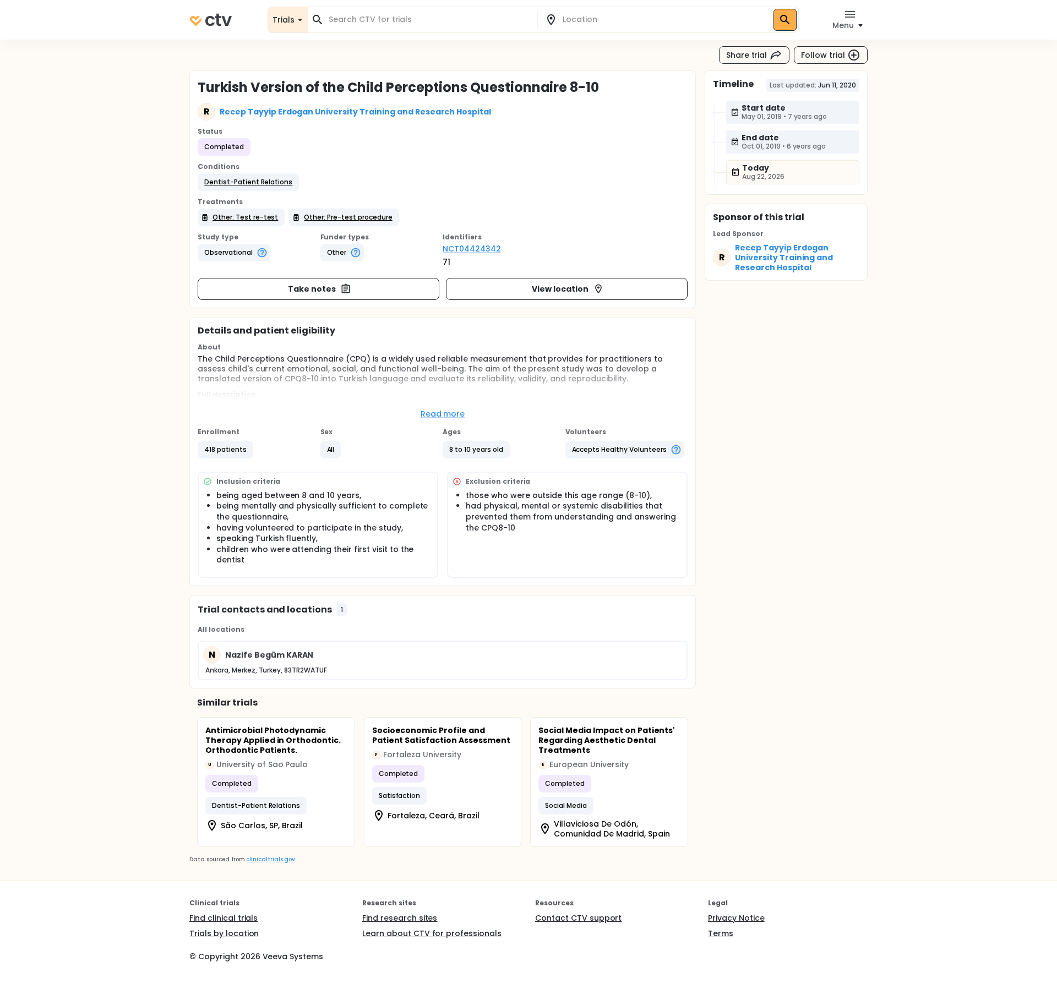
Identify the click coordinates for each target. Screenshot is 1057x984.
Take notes (312, 288)
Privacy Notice (736, 918)
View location (560, 288)
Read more (443, 414)
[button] (248, 182)
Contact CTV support (578, 918)
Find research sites (399, 918)
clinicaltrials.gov (270, 859)
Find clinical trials (223, 918)
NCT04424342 (472, 249)
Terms (720, 933)
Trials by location (224, 933)
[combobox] (429, 19)
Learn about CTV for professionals (432, 933)
